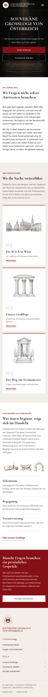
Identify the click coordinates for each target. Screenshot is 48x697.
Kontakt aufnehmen (24, 598)
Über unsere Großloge (14, 537)
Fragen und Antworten (13, 649)
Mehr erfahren (24, 50)
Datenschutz (22, 692)
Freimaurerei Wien (11, 644)
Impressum (7, 692)
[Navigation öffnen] (42, 5)
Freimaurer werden (24, 58)
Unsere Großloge (10, 662)
